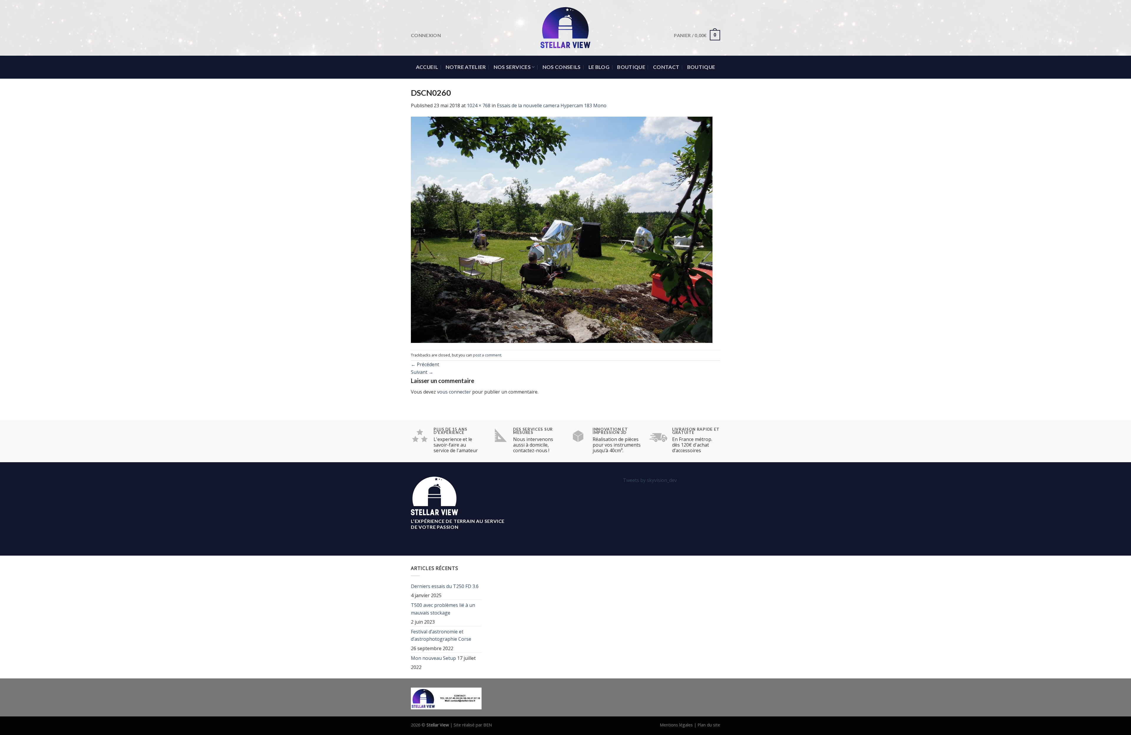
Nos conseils (562, 67)
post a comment (487, 355)
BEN (487, 725)
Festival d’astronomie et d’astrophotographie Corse (441, 635)
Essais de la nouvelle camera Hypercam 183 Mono (551, 105)
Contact (666, 67)
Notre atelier (466, 67)
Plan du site (708, 725)
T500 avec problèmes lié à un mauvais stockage (443, 609)
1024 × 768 (478, 105)
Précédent (425, 364)
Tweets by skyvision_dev (650, 480)
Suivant (422, 372)
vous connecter (454, 392)
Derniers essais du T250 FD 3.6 (445, 586)
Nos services (512, 67)
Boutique (631, 67)
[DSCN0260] (561, 229)
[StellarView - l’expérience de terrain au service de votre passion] (565, 28)
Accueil (427, 67)
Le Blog (598, 67)
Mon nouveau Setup (433, 658)
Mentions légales (676, 725)
